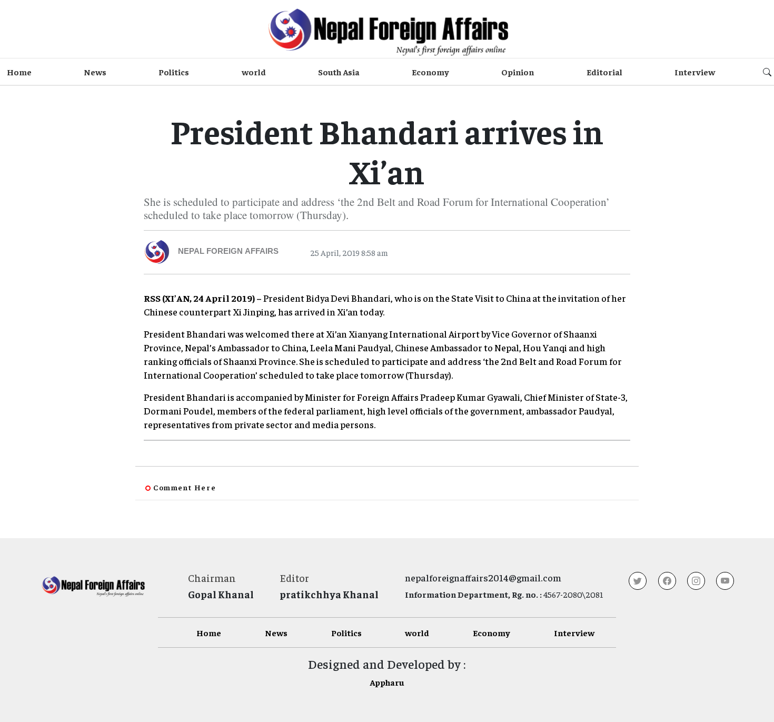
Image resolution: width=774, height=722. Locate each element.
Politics (173, 71)
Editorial (604, 71)
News (95, 71)
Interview (694, 71)
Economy (430, 71)
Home (19, 71)
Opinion (517, 71)
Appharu (387, 682)
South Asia (339, 71)
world (254, 71)
